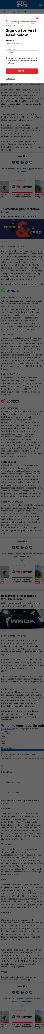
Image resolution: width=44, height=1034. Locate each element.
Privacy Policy (10, 78)
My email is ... (10, 40)
